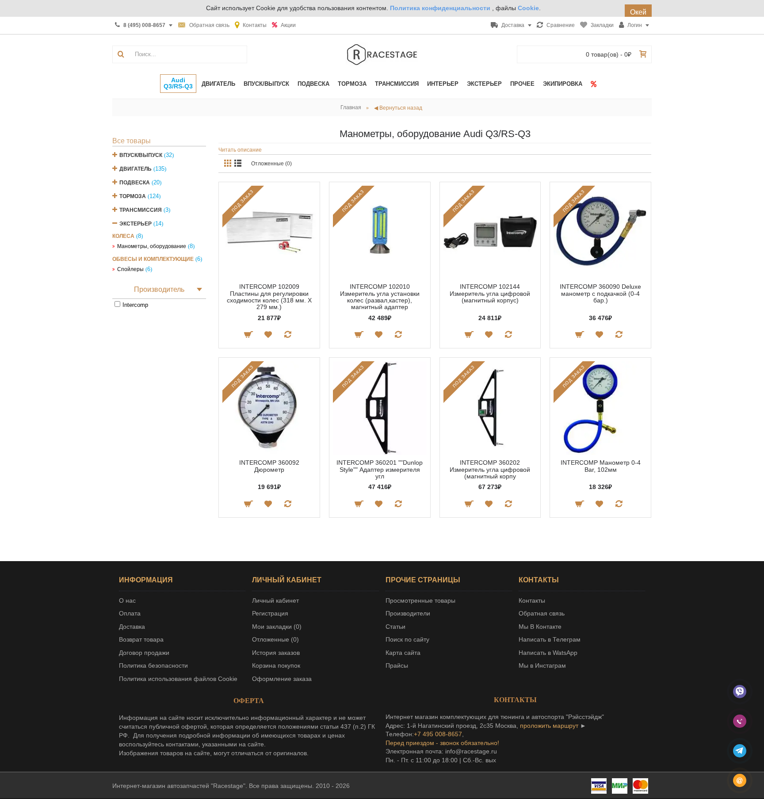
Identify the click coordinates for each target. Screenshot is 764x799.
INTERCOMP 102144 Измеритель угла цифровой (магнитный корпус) (490, 293)
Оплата (130, 613)
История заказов (276, 652)
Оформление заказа (282, 678)
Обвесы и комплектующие (153, 259)
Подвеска (134, 183)
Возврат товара (141, 639)
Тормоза (132, 196)
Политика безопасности (153, 665)
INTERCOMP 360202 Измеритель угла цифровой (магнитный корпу (490, 469)
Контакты (532, 600)
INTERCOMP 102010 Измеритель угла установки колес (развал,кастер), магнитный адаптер (380, 296)
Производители (408, 613)
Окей (638, 12)
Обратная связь (542, 613)
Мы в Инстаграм (542, 665)
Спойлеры (130, 269)
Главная (350, 107)
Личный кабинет (275, 600)
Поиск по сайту (407, 639)
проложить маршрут (549, 725)
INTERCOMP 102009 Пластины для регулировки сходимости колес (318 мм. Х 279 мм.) (269, 296)
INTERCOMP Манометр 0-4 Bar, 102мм (601, 466)
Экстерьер (135, 224)
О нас (127, 600)
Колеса (123, 236)
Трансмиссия (140, 210)
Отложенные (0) (271, 164)
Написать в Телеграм (550, 639)
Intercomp (135, 305)
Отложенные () (275, 639)
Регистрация (270, 613)
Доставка (132, 626)
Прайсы (397, 665)
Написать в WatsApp (548, 652)
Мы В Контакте (540, 626)
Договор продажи (144, 652)
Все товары (131, 141)
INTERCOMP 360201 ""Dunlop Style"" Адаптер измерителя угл (379, 469)
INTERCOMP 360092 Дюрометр (269, 466)
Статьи (395, 626)
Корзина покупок (276, 665)
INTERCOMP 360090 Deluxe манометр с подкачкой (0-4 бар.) (600, 293)
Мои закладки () (277, 626)
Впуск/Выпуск (140, 155)
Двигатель (135, 169)
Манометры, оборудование (151, 246)
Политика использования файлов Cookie (178, 678)
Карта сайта (403, 652)
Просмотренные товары (420, 600)
